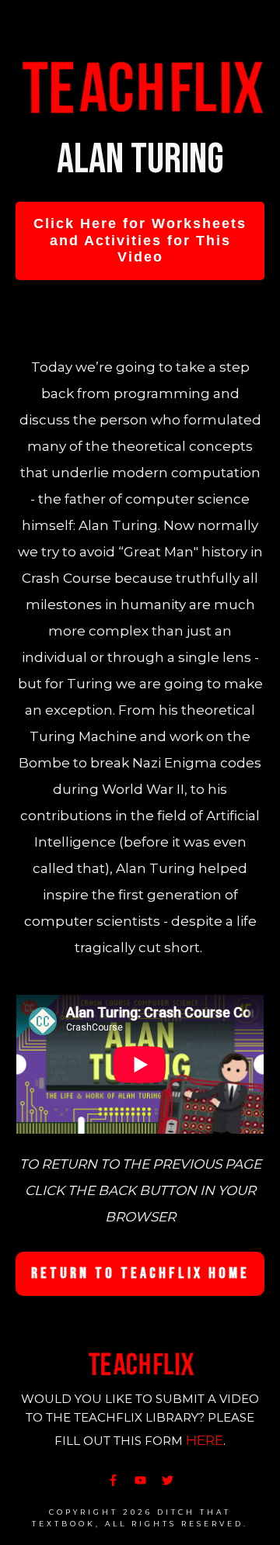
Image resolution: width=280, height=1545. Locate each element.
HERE (204, 1440)
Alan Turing (140, 159)
